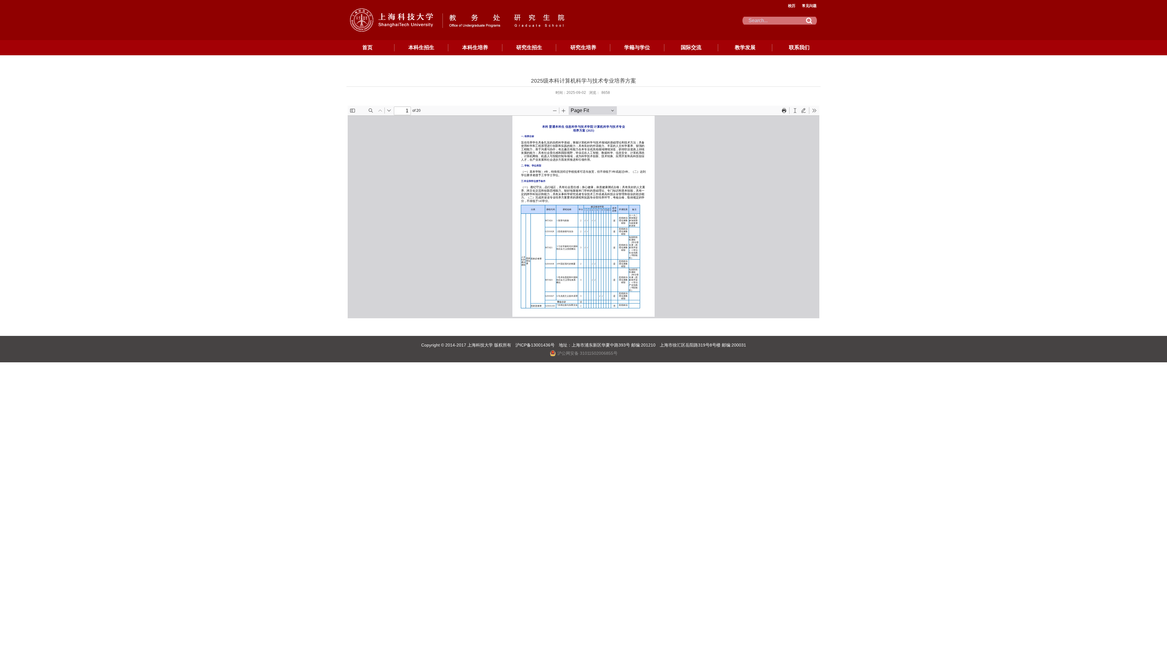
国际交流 (691, 47)
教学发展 (745, 47)
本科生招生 (421, 47)
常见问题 (809, 6)
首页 (367, 47)
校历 (791, 6)
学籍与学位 (637, 47)
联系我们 (799, 47)
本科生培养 (475, 47)
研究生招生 (529, 47)
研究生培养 (583, 47)
